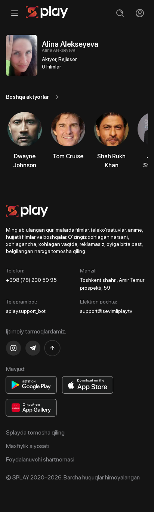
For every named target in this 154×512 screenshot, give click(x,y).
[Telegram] (32, 348)
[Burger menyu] (14, 12)
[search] (119, 12)
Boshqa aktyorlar (27, 97)
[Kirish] (139, 12)
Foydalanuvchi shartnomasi (40, 459)
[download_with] (31, 385)
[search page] (119, 12)
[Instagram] (13, 348)
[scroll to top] (52, 348)
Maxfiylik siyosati (27, 445)
